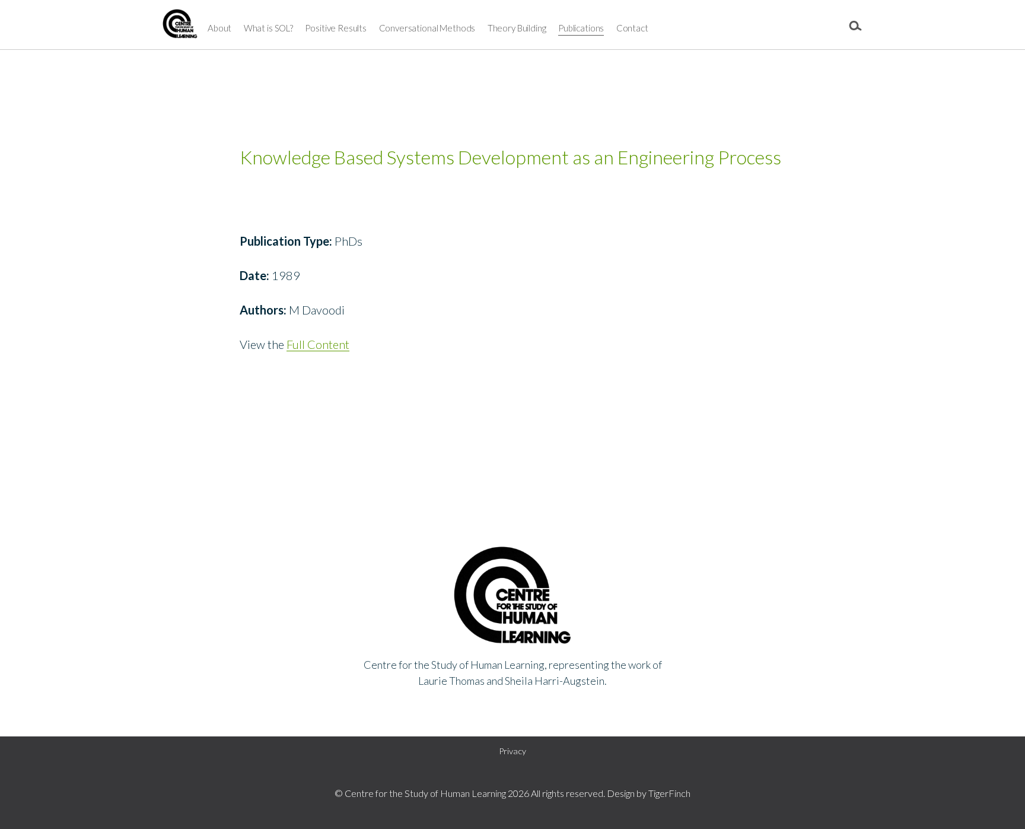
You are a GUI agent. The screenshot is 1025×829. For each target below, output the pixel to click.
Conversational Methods (427, 28)
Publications (581, 28)
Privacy (512, 751)
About (219, 28)
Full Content (318, 344)
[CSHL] (180, 27)
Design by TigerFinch (648, 793)
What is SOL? (268, 28)
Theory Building (517, 28)
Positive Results (336, 28)
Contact (632, 28)
